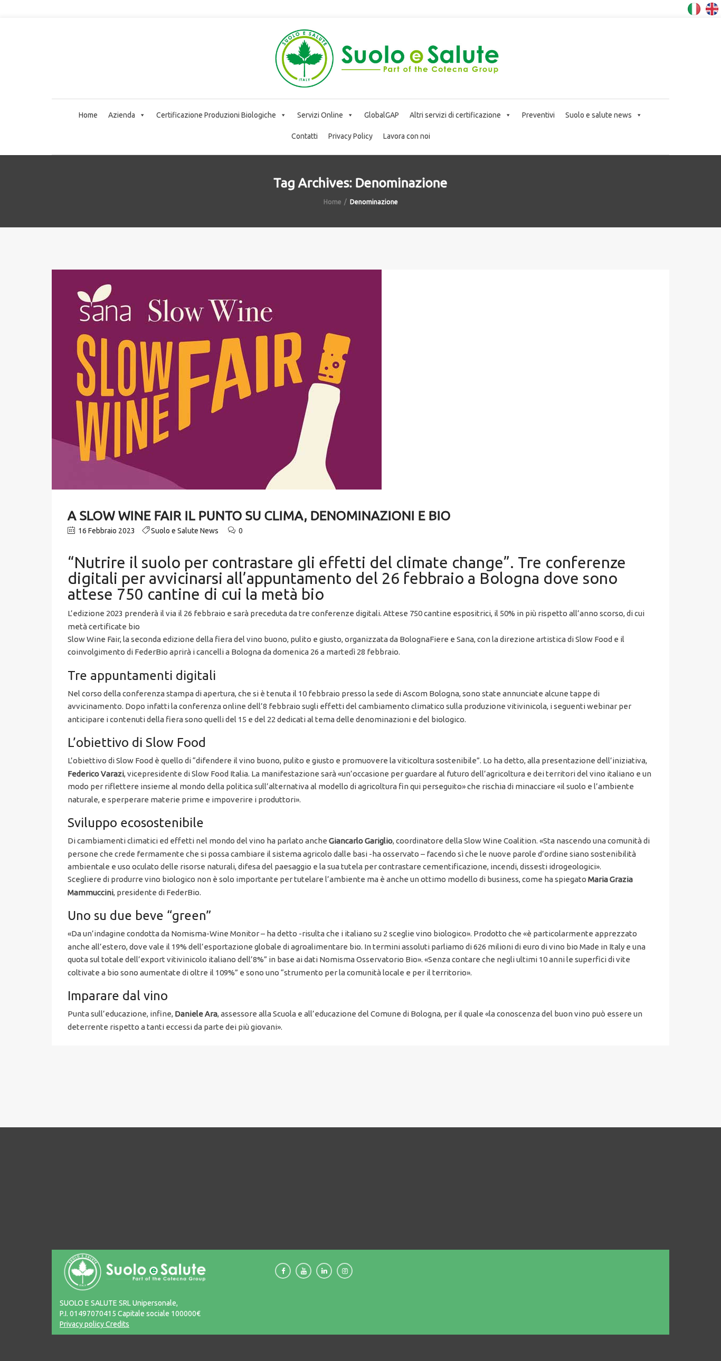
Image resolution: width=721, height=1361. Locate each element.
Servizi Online (320, 115)
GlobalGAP (381, 115)
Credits (116, 1324)
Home (88, 115)
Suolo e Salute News (185, 530)
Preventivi (538, 115)
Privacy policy (82, 1324)
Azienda (121, 115)
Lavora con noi (406, 136)
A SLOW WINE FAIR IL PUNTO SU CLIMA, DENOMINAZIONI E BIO (259, 515)
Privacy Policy (350, 136)
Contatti (304, 136)
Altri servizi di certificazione (455, 115)
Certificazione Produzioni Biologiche (216, 115)
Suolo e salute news (598, 115)
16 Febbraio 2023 (106, 530)
